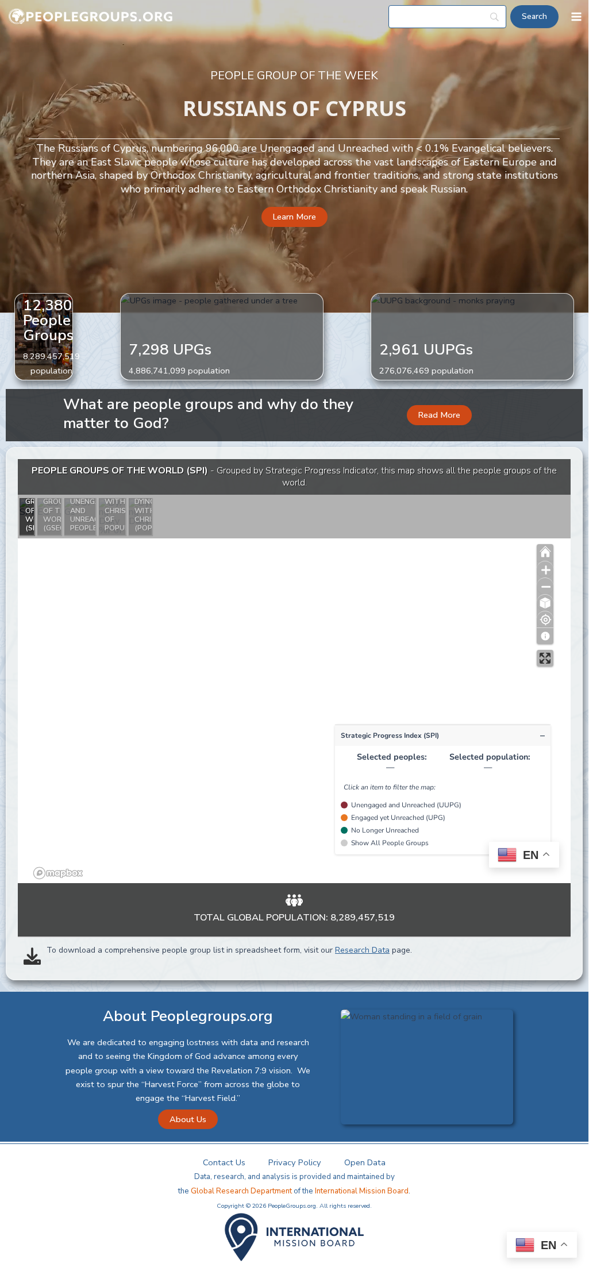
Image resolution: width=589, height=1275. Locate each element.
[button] (294, 217)
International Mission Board (362, 1191)
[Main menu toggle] (576, 17)
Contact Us (224, 1162)
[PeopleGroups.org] (91, 17)
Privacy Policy (294, 1162)
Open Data (365, 1162)
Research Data (362, 950)
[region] (294, 671)
